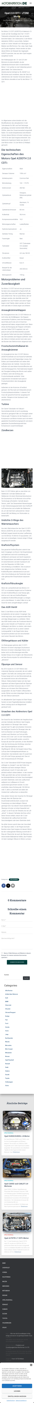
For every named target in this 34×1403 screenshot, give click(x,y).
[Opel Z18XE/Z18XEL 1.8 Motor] (17, 1120)
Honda (7, 1027)
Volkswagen (9, 1082)
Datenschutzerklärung (21, 1400)
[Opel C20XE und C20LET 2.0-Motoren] (17, 1168)
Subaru (7, 1071)
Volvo (7, 1085)
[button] (31, 1365)
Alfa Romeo (8, 990)
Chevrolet (8, 1005)
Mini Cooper (9, 1049)
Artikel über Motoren (11, 994)
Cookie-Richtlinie (11, 1400)
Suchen (6, 975)
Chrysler (7, 1009)
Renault (7, 1063)
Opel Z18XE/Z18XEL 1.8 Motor (17, 1136)
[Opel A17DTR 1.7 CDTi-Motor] (17, 1222)
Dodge (7, 1016)
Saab (6, 1067)
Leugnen (17, 1391)
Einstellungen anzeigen (17, 1396)
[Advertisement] (17, 101)
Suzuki (7, 1074)
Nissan (7, 1056)
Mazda (7, 1041)
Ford (6, 1023)
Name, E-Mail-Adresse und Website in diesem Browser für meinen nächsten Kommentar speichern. (16, 955)
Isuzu (7, 1030)
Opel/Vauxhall (14, 879)
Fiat (6, 1020)
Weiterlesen (16, 1152)
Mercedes (8, 1045)
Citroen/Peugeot (10, 1012)
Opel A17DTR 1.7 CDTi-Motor (16, 1238)
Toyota (7, 1078)
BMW (6, 1001)
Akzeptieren (17, 1386)
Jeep (6, 1034)
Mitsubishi (8, 1052)
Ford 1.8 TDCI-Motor (18, 1359)
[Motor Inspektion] (15, 3)
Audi (6, 998)
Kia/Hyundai (9, 1038)
